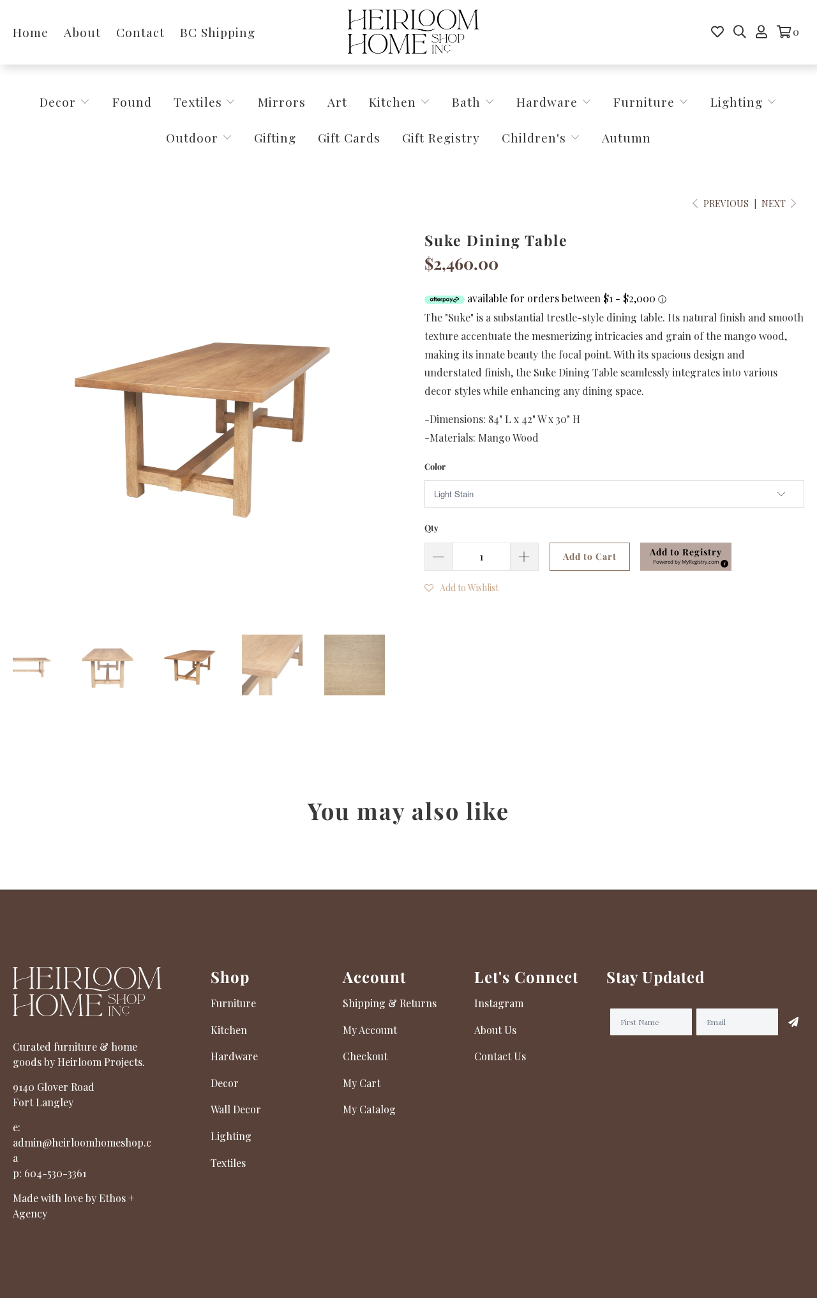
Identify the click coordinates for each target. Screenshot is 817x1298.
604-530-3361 (55, 1173)
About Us (495, 1030)
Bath (468, 101)
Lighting (738, 101)
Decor (60, 101)
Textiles (200, 101)
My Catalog (369, 1109)
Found (132, 101)
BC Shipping (217, 32)
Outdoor (194, 137)
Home (31, 32)
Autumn (626, 137)
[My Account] (761, 32)
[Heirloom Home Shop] (413, 32)
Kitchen (392, 101)
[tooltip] (722, 562)
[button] (685, 557)
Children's (536, 137)
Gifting (275, 137)
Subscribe (791, 1022)
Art (337, 101)
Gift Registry (441, 137)
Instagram (498, 1003)
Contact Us (500, 1056)
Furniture (644, 101)
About (82, 32)
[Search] (739, 32)
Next (774, 203)
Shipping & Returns (390, 1003)
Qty (431, 527)
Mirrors (282, 101)
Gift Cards (349, 137)
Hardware (548, 101)
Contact (140, 32)
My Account (370, 1030)
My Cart (361, 1083)
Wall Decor (236, 1109)
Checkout (365, 1056)
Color (435, 466)
